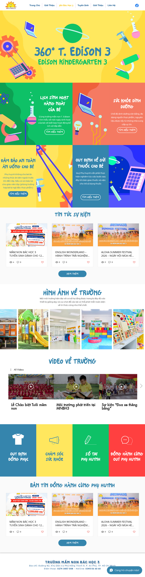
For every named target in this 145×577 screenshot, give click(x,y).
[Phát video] (31, 387)
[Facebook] (137, 5)
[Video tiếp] (141, 386)
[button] (127, 130)
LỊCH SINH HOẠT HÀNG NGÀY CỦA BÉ (54, 103)
